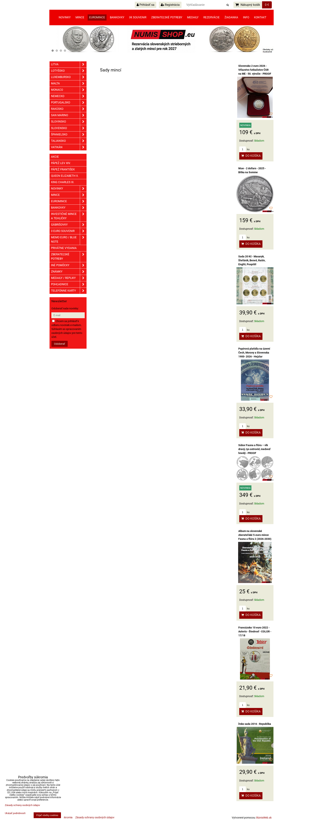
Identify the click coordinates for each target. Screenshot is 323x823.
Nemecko (57, 96)
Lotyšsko (58, 70)
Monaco (57, 89)
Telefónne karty (63, 290)
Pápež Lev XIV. (61, 163)
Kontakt (260, 17)
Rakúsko (57, 109)
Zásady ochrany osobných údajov (94, 817)
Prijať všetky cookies (47, 815)
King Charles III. (62, 182)
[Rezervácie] (161, 52)
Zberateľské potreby (166, 17)
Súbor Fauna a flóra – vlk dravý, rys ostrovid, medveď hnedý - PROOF (254, 449)
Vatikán (56, 147)
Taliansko (58, 141)
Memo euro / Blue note (64, 239)
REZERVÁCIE (211, 17)
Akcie (55, 156)
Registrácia (172, 5)
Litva (55, 64)
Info (246, 17)
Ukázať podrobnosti (15, 813)
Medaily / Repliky (63, 278)
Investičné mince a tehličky (64, 216)
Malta (55, 83)
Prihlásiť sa (146, 5)
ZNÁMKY (56, 271)
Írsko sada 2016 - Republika (254, 723)
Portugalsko (60, 102)
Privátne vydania (64, 248)
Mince (80, 17)
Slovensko (59, 128)
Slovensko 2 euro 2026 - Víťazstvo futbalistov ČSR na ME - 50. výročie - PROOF (254, 69)
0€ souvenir (137, 17)
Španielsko (59, 134)
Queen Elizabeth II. (65, 176)
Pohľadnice (59, 284)
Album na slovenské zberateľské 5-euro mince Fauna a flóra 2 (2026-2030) (254, 535)
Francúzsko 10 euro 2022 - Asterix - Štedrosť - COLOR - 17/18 (254, 631)
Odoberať (59, 343)
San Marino (59, 115)
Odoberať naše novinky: (65, 308)
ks (248, 149)
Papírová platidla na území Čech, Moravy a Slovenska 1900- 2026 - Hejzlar (254, 352)
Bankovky (117, 17)
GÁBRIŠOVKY (59, 224)
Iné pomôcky (60, 265)
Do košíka (252, 155)
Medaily (193, 17)
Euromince (97, 17)
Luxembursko (61, 77)
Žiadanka (231, 17)
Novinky (65, 17)
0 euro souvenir (63, 231)
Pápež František (63, 169)
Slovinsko (58, 121)
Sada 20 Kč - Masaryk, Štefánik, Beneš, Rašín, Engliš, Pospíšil (251, 260)
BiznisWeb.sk (264, 817)
